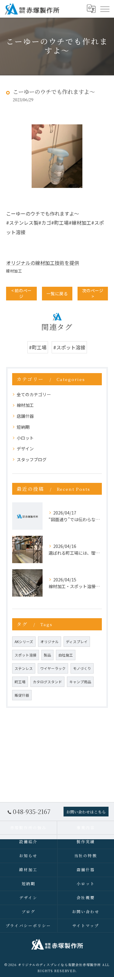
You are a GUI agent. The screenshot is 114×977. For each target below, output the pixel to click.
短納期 (23, 427)
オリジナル (49, 641)
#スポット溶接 (69, 347)
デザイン (25, 448)
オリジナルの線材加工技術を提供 (42, 262)
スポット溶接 (25, 655)
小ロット (25, 438)
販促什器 (22, 695)
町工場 (20, 681)
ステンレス (24, 668)
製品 (47, 655)
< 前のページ (21, 293)
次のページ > (92, 293)
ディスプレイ (77, 641)
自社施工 (65, 655)
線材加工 (14, 271)
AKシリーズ (24, 641)
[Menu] (105, 8)
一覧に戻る (57, 293)
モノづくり (82, 668)
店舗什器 (25, 416)
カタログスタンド (47, 681)
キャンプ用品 (80, 681)
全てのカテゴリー (34, 394)
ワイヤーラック (53, 668)
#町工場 (38, 347)
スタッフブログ (32, 459)
